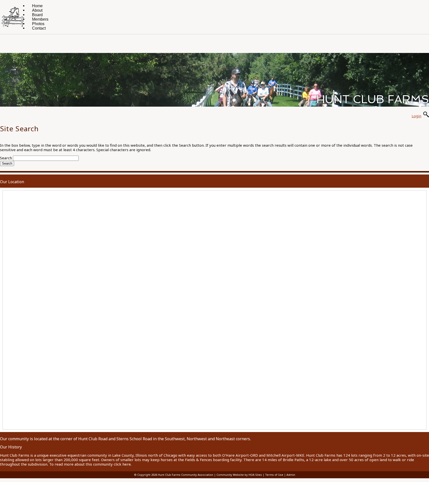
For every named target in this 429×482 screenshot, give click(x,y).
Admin (290, 475)
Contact (39, 28)
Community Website (230, 475)
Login (416, 115)
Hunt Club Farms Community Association (185, 475)
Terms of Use (274, 475)
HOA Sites (255, 475)
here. (127, 464)
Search (6, 157)
